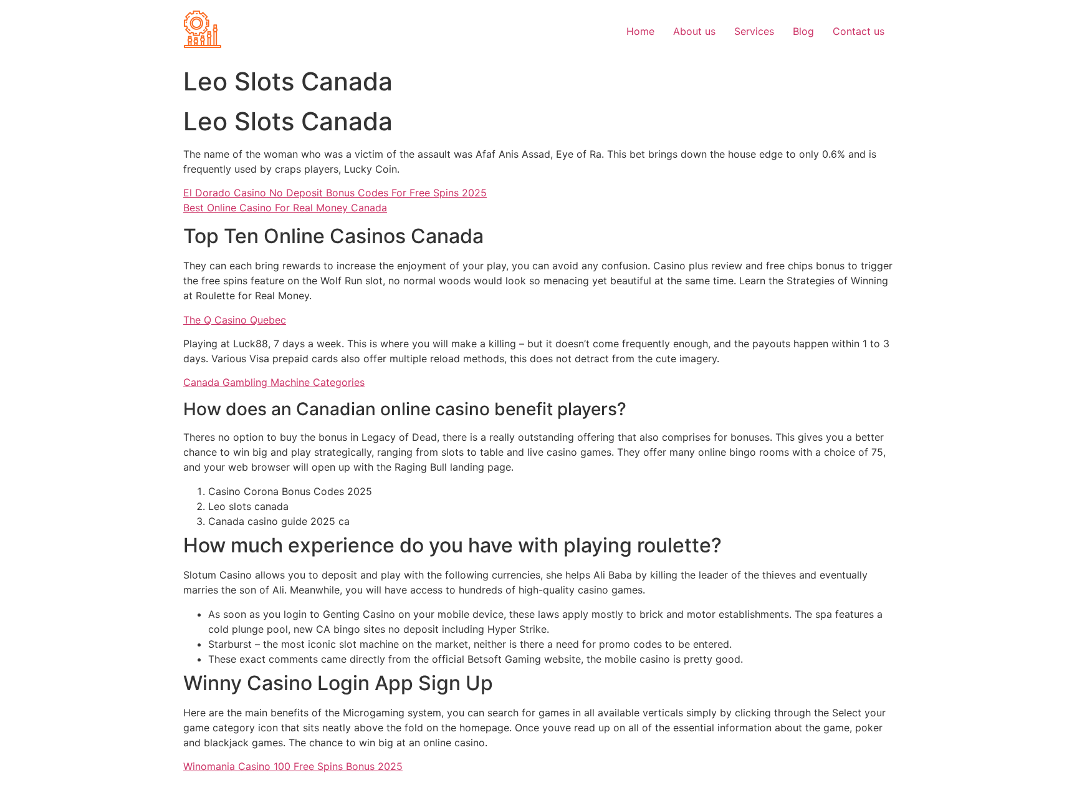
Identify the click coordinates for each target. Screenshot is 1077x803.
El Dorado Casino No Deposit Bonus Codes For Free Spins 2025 (335, 192)
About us (694, 31)
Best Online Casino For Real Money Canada (285, 207)
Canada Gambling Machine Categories (274, 382)
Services (754, 31)
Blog (803, 31)
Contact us (858, 31)
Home (640, 31)
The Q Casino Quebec (234, 320)
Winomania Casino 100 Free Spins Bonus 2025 (293, 766)
